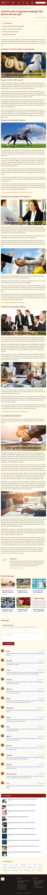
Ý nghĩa (4, 867)
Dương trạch (26, 870)
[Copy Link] (45, 18)
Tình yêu (40, 864)
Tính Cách (35, 864)
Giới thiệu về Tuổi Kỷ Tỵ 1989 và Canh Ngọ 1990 (13, 26)
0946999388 (36, 885)
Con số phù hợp (39, 870)
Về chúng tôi (20, 883)
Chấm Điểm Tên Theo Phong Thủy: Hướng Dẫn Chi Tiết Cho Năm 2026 (8, 612)
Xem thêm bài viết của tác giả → (16, 567)
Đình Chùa (32, 2)
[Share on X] (43, 18)
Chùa (20, 867)
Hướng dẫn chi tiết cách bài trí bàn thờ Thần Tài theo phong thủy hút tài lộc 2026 (23, 593)
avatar (21, 870)
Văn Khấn (27, 2)
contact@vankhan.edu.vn (39, 887)
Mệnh (24, 867)
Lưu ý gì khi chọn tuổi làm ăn (9, 34)
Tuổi (30, 864)
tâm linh (16, 864)
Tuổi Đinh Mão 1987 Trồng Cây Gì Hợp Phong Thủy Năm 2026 (23, 611)
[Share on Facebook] (40, 18)
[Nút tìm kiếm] (44, 2)
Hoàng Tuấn (14, 17)
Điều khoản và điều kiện (22, 885)
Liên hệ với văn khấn (22, 888)
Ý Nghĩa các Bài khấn (12, 867)
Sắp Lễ (23, 2)
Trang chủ (3, 8)
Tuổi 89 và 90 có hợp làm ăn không (10, 31)
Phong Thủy (13, 2)
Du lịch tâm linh (24, 864)
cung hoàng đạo (6, 870)
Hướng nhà (29, 867)
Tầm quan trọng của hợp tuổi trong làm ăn (12, 29)
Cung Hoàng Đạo (7, 2)
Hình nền (40, 867)
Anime (35, 867)
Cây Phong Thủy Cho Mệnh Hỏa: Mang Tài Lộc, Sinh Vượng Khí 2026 (7, 593)
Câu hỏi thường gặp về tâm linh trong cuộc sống (23, 881)
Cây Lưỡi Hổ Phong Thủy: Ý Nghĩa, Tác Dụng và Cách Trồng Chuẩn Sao (38, 593)
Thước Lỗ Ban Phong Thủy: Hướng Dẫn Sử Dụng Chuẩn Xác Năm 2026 (38, 612)
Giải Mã (19, 2)
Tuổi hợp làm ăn (14, 870)
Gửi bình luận (9, 643)
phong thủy (5, 864)
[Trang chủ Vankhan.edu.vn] (2, 2)
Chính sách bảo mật (21, 887)
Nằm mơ (11, 864)
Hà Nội (32, 870)
